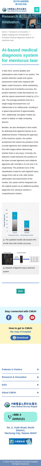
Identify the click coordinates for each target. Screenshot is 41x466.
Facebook (9, 317)
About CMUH (9, 392)
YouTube (32, 317)
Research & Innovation (14, 377)
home (4, 32)
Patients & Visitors (12, 369)
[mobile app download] (20, 441)
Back (20, 291)
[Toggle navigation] (36, 9)
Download (22, 337)
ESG (4, 385)
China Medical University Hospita (20, 405)
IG (20, 317)
